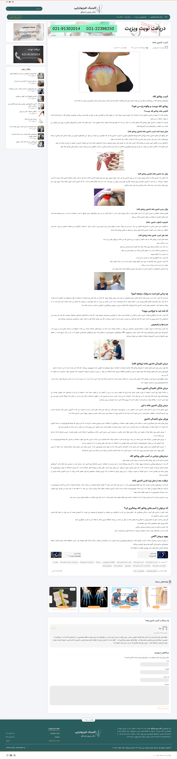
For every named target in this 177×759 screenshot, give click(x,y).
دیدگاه (166, 685)
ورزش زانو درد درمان (133, 609)
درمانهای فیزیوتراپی (152, 571)
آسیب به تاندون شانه (151, 562)
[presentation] (50, 599)
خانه (166, 17)
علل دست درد (104, 609)
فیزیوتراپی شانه (118, 566)
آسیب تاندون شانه (139, 562)
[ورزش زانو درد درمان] (125, 597)
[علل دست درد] (94, 597)
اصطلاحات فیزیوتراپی (109, 562)
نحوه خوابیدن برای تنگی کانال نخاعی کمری (64, 609)
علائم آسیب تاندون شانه (159, 566)
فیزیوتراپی (128, 566)
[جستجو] (8, 9)
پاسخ (53, 628)
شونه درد (55, 562)
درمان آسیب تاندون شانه (87, 562)
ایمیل (167, 669)
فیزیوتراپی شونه (107, 566)
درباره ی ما (128, 17)
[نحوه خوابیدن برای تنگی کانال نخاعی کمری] (63, 597)
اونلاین (155, 755)
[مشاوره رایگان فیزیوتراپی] (109, 29)
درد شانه (98, 562)
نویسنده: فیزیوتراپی (158, 48)
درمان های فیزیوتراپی (156, 17)
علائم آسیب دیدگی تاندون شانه (141, 566)
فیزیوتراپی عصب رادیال (163, 609)
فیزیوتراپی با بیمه (140, 17)
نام (167, 661)
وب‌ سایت (166, 677)
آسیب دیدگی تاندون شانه (124, 562)
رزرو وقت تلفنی (14, 17)
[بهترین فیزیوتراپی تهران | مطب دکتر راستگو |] (88, 9)
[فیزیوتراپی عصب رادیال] (156, 597)
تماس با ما (120, 17)
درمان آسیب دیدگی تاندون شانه (69, 562)
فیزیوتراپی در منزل (139, 571)
